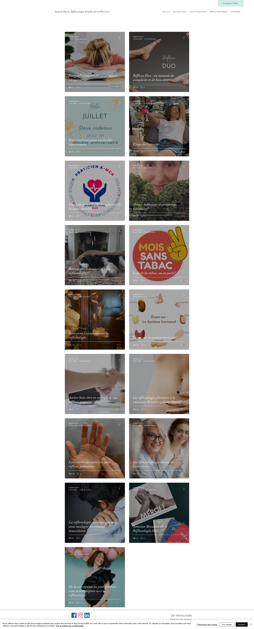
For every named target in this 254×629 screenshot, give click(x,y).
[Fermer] (250, 624)
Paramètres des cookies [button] (207, 624)
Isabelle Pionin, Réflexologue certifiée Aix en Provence (82, 11)
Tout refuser (227, 624)
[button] (173, 615)
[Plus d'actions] (120, 37)
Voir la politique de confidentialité (69, 625)
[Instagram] (80, 615)
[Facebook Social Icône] (74, 615)
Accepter (241, 624)
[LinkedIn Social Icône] (87, 615)
